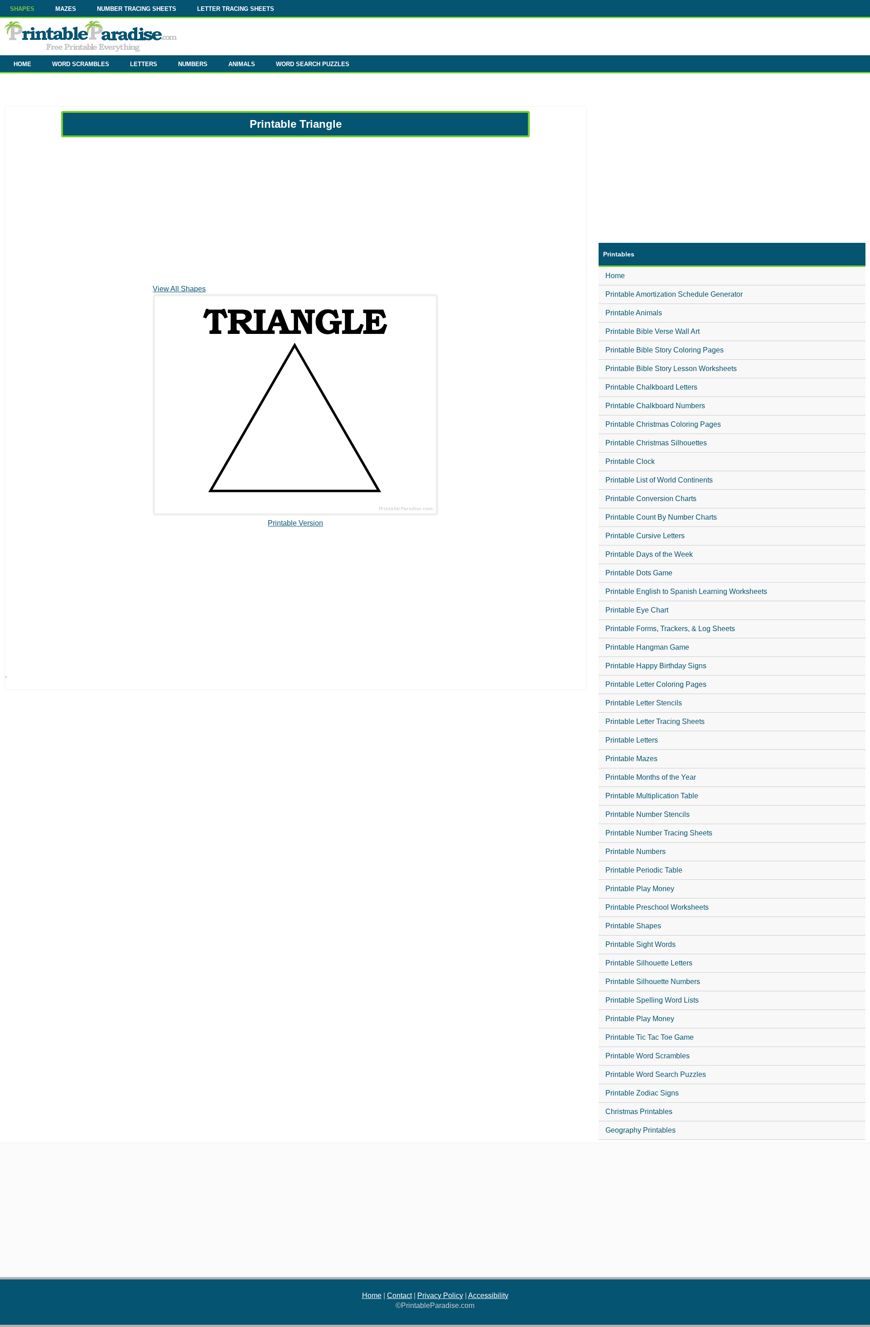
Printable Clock (630, 461)
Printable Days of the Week (649, 554)
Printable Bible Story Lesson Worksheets (671, 368)
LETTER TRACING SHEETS (235, 8)
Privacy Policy (440, 1295)
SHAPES (22, 8)
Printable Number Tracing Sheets (658, 833)
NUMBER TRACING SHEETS (136, 8)
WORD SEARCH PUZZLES (312, 64)
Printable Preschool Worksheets (657, 907)
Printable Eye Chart (636, 610)
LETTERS (143, 64)
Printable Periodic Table (643, 870)
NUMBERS (193, 64)
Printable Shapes (633, 926)
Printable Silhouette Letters (648, 963)
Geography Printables (640, 1130)
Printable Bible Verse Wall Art (652, 331)
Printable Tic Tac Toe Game (649, 1037)
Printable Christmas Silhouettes (656, 443)
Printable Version (295, 523)
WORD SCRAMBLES (80, 64)
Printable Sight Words (640, 944)
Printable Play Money (639, 889)
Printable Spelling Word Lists (652, 1000)
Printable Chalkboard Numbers (655, 406)
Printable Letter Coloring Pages (655, 684)
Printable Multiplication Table (651, 796)
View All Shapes (179, 289)
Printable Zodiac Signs (642, 1093)
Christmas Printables (638, 1111)
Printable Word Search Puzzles (655, 1074)
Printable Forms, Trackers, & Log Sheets (670, 628)
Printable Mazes (631, 758)
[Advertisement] (295, 210)
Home (615, 276)
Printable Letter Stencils (643, 703)
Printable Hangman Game (647, 647)
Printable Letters (631, 740)
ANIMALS (241, 64)
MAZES (65, 8)
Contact (399, 1295)
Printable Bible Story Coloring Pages (664, 350)
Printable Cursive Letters (645, 536)
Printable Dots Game (638, 573)
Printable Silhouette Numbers (652, 981)
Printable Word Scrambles (647, 1056)
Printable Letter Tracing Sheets (655, 721)
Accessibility (488, 1295)
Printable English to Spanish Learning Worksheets (686, 591)
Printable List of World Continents (659, 480)
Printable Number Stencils (647, 814)
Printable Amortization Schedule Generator (674, 294)
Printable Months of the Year (650, 777)
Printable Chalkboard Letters (651, 387)
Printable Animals (633, 313)
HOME (22, 64)
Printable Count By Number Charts (661, 517)
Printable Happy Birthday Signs (655, 666)
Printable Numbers (635, 851)
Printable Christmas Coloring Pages (663, 424)
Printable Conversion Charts (650, 498)
